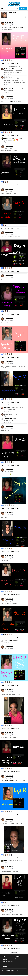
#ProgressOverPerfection (16, 27)
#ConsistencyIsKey (6, 29)
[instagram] (20, 959)
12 (13, 505)
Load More (14, 952)
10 (13, 462)
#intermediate (9, 780)
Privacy (4, 963)
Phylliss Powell (8, 69)
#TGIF (18, 694)
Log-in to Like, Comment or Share (10, 63)
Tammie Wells (8, 418)
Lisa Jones (7, 407)
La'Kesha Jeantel (9, 138)
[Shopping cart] (18, 8)
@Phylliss (15, 77)
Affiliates (5, 966)
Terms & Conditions (8, 961)
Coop (5, 860)
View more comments (14, 66)
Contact (5, 959)
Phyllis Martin (12, 12)
